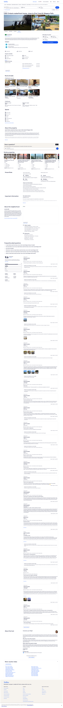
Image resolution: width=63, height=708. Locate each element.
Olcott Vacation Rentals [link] (34, 674)
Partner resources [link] (6, 692)
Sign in (58, 1)
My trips (54, 1)
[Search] (57, 148)
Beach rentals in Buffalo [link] (8, 666)
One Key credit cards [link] (6, 695)
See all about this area (26, 68)
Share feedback (31, 657)
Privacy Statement (30, 705)
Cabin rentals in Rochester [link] (9, 667)
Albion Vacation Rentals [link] (34, 672)
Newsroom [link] (24, 692)
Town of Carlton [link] (29, 4)
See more (6, 139)
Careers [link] (24, 689)
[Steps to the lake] (33, 372)
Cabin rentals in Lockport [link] (34, 667)
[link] (57, 10)
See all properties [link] (7, 9)
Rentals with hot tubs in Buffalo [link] (9, 669)
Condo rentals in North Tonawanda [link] (36, 668)
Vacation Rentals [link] (9, 4)
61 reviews (10, 257)
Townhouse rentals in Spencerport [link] (10, 672)
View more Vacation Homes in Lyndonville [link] (10, 218)
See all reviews (26, 627)
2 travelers (46, 39)
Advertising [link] (5, 698)
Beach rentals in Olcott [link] (34, 666)
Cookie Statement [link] (25, 698)
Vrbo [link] (42, 688)
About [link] (23, 688)
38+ (57, 28)
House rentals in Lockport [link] (35, 669)
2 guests (41, 7)
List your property (46, 1)
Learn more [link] (6, 262)
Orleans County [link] (24, 4)
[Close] (62, 705)
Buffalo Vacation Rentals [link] (8, 674)
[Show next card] (59, 162)
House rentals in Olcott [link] (8, 671)
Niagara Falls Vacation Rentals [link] (9, 675)
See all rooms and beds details (9, 122)
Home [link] (5, 4)
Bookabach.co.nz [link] (44, 692)
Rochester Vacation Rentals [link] (9, 673)
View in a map (7, 71)
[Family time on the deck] (37, 372)
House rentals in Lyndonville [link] (35, 670)
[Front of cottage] (25, 372)
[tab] (8, 664)
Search (57, 7)
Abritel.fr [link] (43, 689)
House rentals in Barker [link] (8, 670)
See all (6, 60)
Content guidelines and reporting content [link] (28, 701)
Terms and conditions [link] (25, 695)
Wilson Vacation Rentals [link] (34, 675)
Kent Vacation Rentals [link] (34, 673)
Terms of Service (4, 706)
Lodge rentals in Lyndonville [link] (35, 671)
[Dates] (29, 7)
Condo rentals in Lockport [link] (9, 668)
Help (51, 1)
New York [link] (20, 4)
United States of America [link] (15, 4)
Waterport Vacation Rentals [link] (9, 676)
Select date (46, 37)
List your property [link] (6, 688)
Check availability (50, 42)
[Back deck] (29, 372)
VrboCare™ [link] (5, 689)
